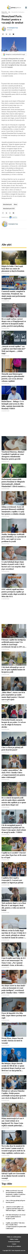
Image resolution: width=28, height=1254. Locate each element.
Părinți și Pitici (4, 12)
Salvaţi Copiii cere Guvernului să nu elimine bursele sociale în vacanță (13, 1176)
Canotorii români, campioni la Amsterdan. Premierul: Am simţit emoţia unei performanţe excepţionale (14, 294)
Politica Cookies (14, 1239)
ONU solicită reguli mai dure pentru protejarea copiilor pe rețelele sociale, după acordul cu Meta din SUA (14, 592)
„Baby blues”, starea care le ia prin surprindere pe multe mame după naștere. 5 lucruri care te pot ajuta (13, 695)
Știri (9, 12)
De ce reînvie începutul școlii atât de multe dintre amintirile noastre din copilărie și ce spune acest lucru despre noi (14, 801)
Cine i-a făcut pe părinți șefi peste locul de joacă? (12, 748)
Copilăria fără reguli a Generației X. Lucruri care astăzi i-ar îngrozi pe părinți (12, 880)
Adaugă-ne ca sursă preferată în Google (15, 54)
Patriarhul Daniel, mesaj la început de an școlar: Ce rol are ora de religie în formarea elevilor (14, 723)
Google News (14, 217)
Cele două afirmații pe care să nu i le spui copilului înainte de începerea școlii (13, 669)
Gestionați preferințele (14, 1241)
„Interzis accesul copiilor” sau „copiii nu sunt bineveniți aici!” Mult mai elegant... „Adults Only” (14, 349)
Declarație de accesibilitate (14, 1246)
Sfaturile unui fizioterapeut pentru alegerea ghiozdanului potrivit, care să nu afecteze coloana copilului (13, 377)
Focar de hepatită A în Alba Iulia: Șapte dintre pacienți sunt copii (14, 1015)
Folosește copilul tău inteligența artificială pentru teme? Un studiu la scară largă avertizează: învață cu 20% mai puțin (14, 643)
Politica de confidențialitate (14, 1237)
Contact (14, 1244)
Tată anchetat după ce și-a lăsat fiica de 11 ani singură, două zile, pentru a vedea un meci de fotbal (14, 906)
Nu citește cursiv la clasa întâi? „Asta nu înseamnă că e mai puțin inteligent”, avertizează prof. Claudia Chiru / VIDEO (13, 989)
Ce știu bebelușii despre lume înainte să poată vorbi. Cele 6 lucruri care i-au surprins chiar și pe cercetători (13, 565)
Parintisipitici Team (13, 27)
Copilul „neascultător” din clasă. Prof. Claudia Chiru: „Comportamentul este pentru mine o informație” (13, 773)
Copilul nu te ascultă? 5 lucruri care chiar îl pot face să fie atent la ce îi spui (14, 855)
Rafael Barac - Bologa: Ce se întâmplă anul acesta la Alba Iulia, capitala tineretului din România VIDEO (13, 405)
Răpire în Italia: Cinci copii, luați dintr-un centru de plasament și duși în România (13, 268)
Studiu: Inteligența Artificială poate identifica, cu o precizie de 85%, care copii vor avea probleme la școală (14, 537)
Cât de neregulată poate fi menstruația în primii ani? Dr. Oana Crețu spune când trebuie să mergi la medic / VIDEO (14, 828)
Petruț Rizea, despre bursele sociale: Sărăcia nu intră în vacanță (12, 1040)
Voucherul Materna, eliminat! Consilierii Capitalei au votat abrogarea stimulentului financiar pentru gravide (13, 455)
